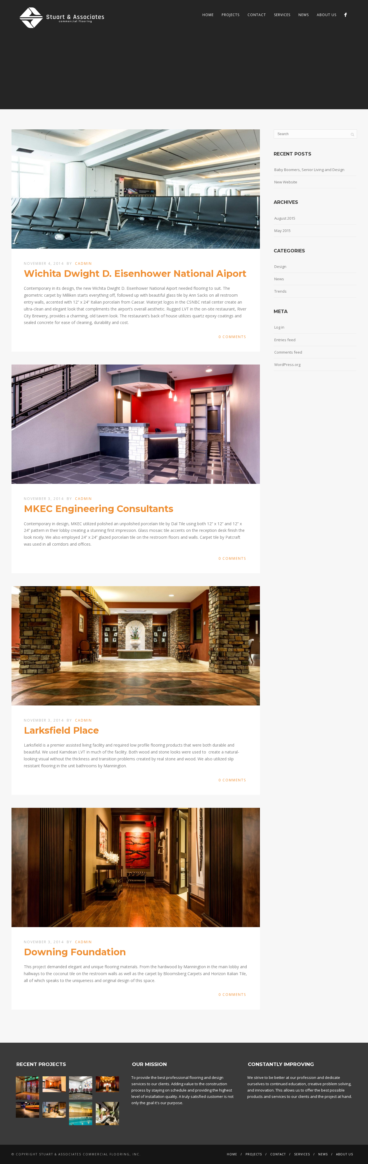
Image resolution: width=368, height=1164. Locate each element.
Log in (279, 327)
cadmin (83, 263)
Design (280, 266)
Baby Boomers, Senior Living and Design (309, 169)
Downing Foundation (75, 952)
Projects (230, 14)
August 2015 (284, 218)
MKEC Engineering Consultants (98, 508)
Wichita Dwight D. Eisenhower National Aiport (135, 273)
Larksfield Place (61, 730)
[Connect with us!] (345, 14)
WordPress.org (287, 364)
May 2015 (282, 230)
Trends (280, 291)
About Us (326, 14)
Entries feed (285, 339)
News (303, 14)
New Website (285, 182)
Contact (257, 14)
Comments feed (288, 352)
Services (282, 14)
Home (208, 14)
